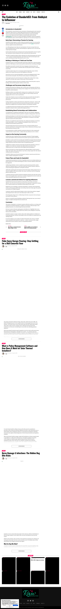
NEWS (17, 12)
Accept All (15, 605)
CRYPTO (34, 12)
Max (6, 246)
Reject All (10, 605)
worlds (32, 43)
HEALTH (24, 12)
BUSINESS (20, 12)
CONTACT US (43, 12)
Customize (4, 605)
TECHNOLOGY (38, 12)
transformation (9, 36)
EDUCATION (27, 12)
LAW (31, 12)
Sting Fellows (8, 23)
